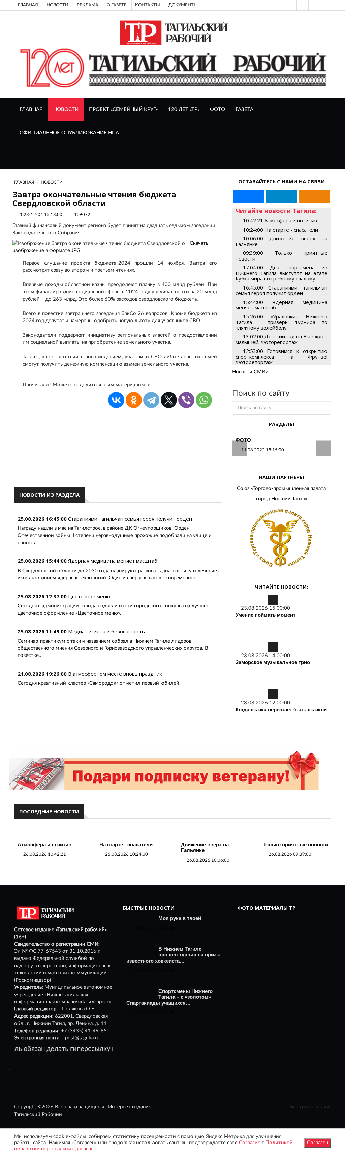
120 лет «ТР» (183, 109)
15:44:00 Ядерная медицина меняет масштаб (281, 305)
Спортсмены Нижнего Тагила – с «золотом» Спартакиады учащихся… (169, 997)
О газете (117, 5)
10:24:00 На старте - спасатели (280, 229)
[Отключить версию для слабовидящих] (290, 5)
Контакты (147, 5)
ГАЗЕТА (244, 109)
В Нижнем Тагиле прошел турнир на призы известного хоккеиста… (173, 955)
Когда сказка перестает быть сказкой (281, 709)
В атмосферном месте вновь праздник (115, 673)
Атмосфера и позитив (44, 844)
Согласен (317, 1142)
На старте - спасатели (126, 844)
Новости (57, 5)
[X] (169, 400)
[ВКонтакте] (302, 5)
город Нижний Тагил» (281, 498)
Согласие (249, 1142)
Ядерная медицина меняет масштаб (112, 560)
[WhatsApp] (204, 400)
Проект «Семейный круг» (123, 109)
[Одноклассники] (325, 5)
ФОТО (217, 109)
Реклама (87, 5)
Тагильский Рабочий (38, 1114)
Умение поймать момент (265, 615)
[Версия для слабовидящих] (278, 5)
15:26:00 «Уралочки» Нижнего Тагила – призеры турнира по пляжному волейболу (281, 322)
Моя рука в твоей (179, 918)
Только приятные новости (295, 844)
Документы (183, 5)
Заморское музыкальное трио (273, 662)
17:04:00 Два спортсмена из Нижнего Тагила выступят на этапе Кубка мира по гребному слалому (281, 273)
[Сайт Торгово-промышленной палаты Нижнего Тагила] (281, 538)
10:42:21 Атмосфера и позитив (280, 220)
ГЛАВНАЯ (31, 109)
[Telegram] (314, 5)
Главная (28, 5)
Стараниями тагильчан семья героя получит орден (130, 518)
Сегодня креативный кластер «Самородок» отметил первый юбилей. (99, 683)
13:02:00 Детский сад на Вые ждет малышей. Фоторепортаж (281, 339)
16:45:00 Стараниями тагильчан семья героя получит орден (281, 290)
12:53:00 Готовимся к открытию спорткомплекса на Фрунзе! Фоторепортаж (281, 356)
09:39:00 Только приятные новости (281, 255)
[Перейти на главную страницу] (172, 32)
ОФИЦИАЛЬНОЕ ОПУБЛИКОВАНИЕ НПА (69, 132)
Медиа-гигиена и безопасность (106, 631)
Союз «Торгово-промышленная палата (281, 488)
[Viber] (186, 400)
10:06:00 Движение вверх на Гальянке (281, 241)
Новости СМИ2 (250, 371)
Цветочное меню (89, 596)
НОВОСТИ (66, 109)
